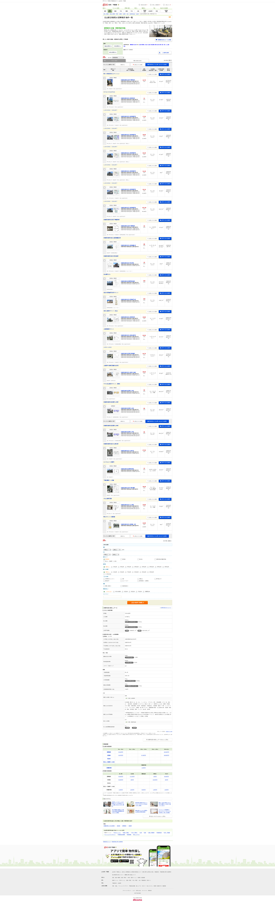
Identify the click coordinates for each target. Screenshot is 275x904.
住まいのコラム (150, 885)
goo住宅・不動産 (105, 871)
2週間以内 (147, 591)
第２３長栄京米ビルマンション (112, 73)
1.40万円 (144, 767)
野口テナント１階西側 (109, 516)
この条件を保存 (165, 52)
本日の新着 (118, 591)
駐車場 (139, 877)
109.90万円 (166, 755)
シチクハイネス (108, 347)
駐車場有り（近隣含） (144, 580)
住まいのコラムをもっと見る (157, 816)
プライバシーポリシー (127, 890)
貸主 (123, 549)
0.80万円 (144, 789)
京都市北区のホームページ (166, 607)
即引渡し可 (158, 578)
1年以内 (115, 566)
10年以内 (136, 566)
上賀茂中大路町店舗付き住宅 (111, 365)
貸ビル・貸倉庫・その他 (110, 561)
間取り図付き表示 (137, 60)
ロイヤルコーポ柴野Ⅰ (109, 462)
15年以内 (144, 566)
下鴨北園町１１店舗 (109, 480)
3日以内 (133, 591)
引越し (116, 885)
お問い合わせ (138, 890)
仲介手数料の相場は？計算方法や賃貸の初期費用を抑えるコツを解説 (118, 811)
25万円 (166, 779)
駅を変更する (118, 46)
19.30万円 (155, 779)
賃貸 (145, 832)
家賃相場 (129, 834)
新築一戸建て (126, 832)
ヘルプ (133, 890)
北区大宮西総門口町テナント (111, 292)
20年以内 (151, 566)
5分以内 (122, 572)
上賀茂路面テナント (109, 329)
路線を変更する (108, 46)
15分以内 (144, 572)
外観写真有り (125, 586)
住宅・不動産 (167, 832)
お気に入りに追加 (138, 64)
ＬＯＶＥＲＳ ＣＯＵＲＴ (110, 110)
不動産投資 (159, 832)
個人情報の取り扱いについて (117, 874)
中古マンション (117, 832)
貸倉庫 (130, 825)
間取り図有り (108, 586)
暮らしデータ (136, 834)
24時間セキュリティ (109, 578)
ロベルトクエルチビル (109, 92)
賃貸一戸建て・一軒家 (125, 877)
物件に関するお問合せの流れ (148, 871)
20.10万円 (120, 752)
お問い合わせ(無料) (165, 74)
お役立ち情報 (104, 885)
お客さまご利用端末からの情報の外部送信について (131, 871)
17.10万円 (132, 776)
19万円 (155, 776)
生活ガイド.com (169, 731)
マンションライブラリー (110, 834)
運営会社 (150, 890)
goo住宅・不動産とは (116, 871)
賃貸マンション (134, 877)
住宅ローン (149, 880)
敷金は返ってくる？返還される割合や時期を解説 (141, 811)
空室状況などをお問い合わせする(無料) (158, 64)
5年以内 (129, 566)
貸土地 (140, 559)
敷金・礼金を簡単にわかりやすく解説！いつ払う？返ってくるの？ (165, 804)
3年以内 (122, 566)
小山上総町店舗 (108, 498)
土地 (141, 832)
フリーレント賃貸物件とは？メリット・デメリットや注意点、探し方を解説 (165, 811)
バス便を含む (108, 574)
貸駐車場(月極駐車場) (161, 559)
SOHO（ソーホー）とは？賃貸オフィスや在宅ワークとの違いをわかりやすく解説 (118, 804)
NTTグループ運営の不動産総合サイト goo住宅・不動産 (114, 1)
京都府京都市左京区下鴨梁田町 (112, 219)
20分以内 (151, 572)
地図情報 (164, 885)
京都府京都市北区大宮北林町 (111, 256)
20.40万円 (120, 776)
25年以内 (159, 566)
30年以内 (167, 566)
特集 (113, 885)
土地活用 (119, 883)
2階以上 (141, 578)
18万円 (132, 779)
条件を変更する (112, 52)
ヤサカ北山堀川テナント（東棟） (112, 383)
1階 (123, 578)
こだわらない (109, 591)
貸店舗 (123, 559)
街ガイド (144, 885)
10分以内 (136, 572)
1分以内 (115, 572)
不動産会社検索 (121, 834)
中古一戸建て (134, 832)
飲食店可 (107, 580)
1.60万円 (166, 789)
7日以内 (140, 591)
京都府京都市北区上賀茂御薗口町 (112, 237)
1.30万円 (132, 789)
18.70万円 (120, 755)
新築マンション (115, 880)
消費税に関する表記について (130, 874)
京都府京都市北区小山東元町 (111, 443)
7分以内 (129, 572)
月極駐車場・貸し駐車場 (109, 825)
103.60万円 (166, 752)
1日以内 (126, 591)
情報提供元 (157, 871)
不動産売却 (114, 883)
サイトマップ (144, 890)
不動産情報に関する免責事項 (117, 841)
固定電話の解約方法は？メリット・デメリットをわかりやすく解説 (141, 804)
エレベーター (125, 580)
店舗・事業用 (151, 832)
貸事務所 (107, 559)
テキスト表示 (114, 60)
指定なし (108, 566)
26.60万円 (166, 776)
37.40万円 (143, 755)
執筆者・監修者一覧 (157, 885)
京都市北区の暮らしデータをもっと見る (158, 739)
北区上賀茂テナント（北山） (111, 310)
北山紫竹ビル (107, 274)
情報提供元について (107, 841)
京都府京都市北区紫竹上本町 (111, 402)
